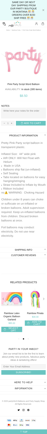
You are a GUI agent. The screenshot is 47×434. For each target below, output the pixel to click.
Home (8, 30)
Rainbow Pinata (35, 313)
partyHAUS (14, 24)
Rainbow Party (16, 30)
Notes (5, 106)
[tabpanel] (12, 313)
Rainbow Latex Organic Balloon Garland (11, 316)
